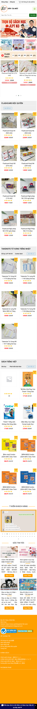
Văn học (3, 366)
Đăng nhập (4, 2)
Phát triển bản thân (15, 366)
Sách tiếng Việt (9, 362)
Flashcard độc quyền (12, 103)
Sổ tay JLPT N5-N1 (7, 253)
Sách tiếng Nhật (5, 642)
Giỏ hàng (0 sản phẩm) (28, 2)
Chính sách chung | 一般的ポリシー (10, 657)
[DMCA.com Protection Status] (25, 631)
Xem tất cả (7, 108)
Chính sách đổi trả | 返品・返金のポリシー (12, 661)
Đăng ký (12, 2)
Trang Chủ (3, 648)
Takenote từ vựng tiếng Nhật (16, 249)
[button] (16, 96)
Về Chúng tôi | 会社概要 (7, 640)
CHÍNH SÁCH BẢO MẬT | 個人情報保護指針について (15, 659)
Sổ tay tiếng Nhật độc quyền (8, 646)
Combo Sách (19, 253)
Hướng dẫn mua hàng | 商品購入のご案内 (12, 663)
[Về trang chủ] (9, 8)
